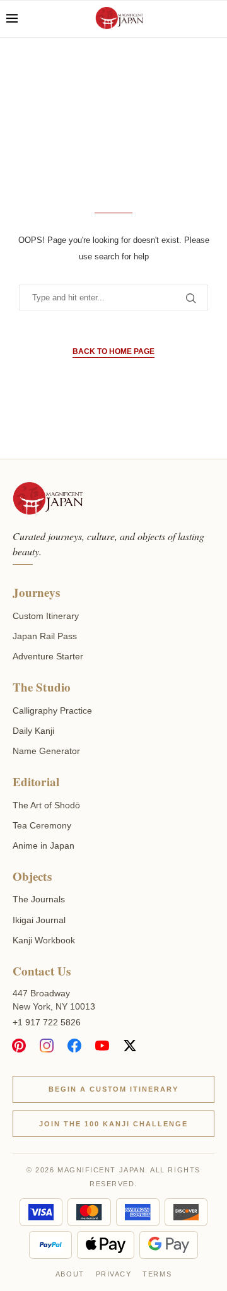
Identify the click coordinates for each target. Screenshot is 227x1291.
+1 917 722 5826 (47, 1022)
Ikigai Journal (39, 920)
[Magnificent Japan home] (48, 499)
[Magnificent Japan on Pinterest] (19, 1045)
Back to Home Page (113, 351)
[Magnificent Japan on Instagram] (47, 1045)
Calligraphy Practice (52, 710)
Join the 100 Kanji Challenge (113, 1124)
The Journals (39, 899)
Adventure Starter (48, 656)
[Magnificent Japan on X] (130, 1045)
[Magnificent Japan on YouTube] (102, 1045)
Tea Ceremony (42, 825)
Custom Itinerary (46, 616)
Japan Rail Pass (45, 636)
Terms (157, 1274)
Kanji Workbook (44, 940)
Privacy (114, 1274)
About (69, 1274)
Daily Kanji (33, 731)
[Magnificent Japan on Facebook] (74, 1045)
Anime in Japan (43, 845)
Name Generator (46, 751)
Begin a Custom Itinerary (114, 1089)
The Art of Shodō (46, 805)
